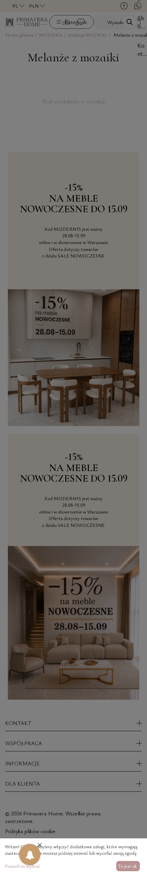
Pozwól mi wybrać (22, 866)
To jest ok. (128, 866)
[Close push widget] (39, 845)
